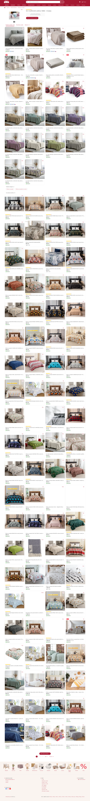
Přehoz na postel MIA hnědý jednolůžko (33, 242)
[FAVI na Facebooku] (6, 788)
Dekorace (13, 770)
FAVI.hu (60, 796)
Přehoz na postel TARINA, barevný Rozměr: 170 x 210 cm (15, 427)
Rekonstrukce (34, 770)
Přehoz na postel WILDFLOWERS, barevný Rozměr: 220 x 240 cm (38, 215)
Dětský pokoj (69, 771)
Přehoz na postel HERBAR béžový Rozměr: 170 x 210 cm (56, 215)
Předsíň (76, 770)
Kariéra (7, 782)
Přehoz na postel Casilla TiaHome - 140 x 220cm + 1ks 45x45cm (37, 718)
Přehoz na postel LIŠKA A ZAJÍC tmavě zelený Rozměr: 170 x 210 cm (17, 242)
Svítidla (27, 770)
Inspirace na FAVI (45, 783)
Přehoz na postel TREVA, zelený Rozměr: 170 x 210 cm (15, 559)
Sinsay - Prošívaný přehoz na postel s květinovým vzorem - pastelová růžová (40, 48)
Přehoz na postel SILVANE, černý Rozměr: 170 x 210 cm (15, 639)
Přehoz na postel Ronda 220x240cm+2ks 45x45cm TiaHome (37, 665)
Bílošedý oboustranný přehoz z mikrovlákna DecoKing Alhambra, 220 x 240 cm (60, 427)
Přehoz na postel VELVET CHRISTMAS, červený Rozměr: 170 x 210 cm (38, 427)
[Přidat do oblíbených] (23, 28)
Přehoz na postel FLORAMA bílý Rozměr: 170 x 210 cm (76, 374)
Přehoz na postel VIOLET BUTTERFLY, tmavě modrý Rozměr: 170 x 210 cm (39, 533)
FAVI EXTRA (44, 788)
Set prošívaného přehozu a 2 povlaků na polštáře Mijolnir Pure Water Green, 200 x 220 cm (62, 665)
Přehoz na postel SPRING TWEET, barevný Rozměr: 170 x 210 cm (58, 612)
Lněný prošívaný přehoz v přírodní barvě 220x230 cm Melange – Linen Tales (19, 48)
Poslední (50, 756)
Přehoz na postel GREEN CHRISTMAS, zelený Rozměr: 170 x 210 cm (58, 480)
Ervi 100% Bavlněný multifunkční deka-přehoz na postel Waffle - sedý (59, 127)
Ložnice (8, 7)
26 (63, 645)
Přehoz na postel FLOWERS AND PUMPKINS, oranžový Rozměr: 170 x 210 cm (19, 348)
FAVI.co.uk (73, 796)
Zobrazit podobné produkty (32, 18)
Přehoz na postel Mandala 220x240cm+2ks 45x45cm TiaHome (37, 401)
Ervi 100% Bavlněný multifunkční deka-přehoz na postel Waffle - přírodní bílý (40, 154)
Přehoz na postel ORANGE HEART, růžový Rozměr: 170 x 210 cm (17, 295)
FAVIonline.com (8, 796)
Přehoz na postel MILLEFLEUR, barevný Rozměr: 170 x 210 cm (16, 401)
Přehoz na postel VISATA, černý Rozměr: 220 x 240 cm (76, 295)
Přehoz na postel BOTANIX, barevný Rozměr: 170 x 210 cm (56, 348)
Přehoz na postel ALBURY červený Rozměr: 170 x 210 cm (76, 427)
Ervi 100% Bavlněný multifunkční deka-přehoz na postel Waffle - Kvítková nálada (41, 180)
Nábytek (6, 770)
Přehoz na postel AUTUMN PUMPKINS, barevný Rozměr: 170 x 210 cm (58, 295)
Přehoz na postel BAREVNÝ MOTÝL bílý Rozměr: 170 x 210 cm (77, 268)
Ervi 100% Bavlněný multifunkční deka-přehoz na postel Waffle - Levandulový (19, 154)
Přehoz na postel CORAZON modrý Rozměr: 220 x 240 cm (56, 374)
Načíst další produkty (44, 753)
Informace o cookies (45, 791)
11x (51, 214)
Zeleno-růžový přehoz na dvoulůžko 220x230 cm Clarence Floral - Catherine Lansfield (21, 665)
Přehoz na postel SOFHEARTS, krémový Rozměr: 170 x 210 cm (57, 533)
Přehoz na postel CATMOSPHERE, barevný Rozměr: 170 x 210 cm (37, 268)
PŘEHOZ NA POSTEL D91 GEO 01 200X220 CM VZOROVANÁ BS (77, 586)
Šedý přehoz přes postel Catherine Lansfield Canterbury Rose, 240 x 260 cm (40, 612)
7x (10, 267)
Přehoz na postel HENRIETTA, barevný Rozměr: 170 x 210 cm (37, 348)
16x (10, 214)
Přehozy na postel (21, 7)
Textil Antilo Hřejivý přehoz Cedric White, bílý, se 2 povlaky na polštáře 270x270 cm (41, 692)
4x (51, 373)
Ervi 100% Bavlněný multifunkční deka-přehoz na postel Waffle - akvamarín (40, 127)
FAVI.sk (50, 796)
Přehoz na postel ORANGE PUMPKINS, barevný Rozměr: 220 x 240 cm (18, 586)
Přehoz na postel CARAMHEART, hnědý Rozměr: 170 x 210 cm (77, 321)
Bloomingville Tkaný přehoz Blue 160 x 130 (33, 559)
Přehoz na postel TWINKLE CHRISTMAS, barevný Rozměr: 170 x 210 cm (39, 374)
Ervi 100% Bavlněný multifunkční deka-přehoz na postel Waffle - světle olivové (60, 154)
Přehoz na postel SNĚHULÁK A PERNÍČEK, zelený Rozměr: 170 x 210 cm (18, 268)
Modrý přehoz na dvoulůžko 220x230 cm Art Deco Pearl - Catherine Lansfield (19, 745)
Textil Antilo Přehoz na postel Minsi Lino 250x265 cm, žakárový (77, 639)
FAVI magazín (44, 785)
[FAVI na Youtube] (10, 788)
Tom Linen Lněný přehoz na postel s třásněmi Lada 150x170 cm (17, 101)
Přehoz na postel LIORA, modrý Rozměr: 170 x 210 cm (15, 374)
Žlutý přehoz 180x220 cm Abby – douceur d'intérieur (76, 692)
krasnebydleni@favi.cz (11, 779)
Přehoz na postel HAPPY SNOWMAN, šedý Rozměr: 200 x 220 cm (58, 692)
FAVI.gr (80, 796)
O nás (43, 779)
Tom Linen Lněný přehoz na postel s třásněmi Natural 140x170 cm (58, 48)
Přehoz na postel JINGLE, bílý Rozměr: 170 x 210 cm (35, 586)
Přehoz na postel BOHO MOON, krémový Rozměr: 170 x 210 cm (16, 321)
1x (31, 9)
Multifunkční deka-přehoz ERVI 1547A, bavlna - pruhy (76, 101)
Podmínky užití (44, 789)
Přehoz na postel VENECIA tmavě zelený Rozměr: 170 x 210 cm (77, 242)
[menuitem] (7, 5)
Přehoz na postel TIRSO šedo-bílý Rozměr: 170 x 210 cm (15, 215)
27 (43, 539)
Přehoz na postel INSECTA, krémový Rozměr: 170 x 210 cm (57, 559)
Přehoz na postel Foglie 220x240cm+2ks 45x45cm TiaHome (16, 612)
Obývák (55, 770)
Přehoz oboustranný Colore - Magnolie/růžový (54, 506)
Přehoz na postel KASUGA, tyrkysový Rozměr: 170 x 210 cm (16, 506)
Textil (20, 770)
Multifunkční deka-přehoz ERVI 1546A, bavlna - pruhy (56, 101)
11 (63, 134)
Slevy (83, 770)
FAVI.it (66, 796)
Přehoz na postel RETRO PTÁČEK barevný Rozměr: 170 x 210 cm (57, 242)
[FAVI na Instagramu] (8, 788)
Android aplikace (82, 779)
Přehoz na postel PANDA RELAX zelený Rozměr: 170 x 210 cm (16, 533)
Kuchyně (41, 770)
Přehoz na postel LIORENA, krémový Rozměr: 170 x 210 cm (77, 612)
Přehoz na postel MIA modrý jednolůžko (53, 268)
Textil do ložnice (14, 7)
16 (63, 486)
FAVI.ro (57, 796)
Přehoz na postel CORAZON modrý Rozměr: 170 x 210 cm (56, 718)
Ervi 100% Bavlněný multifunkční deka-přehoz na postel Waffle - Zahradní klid (19, 180)
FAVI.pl (54, 796)
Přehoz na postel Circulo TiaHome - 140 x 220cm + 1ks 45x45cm (37, 745)
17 (22, 9)
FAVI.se (69, 796)
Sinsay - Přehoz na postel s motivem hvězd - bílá (35, 101)
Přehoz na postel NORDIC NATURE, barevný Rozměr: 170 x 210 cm (17, 480)
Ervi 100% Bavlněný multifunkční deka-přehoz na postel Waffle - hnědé (18, 127)
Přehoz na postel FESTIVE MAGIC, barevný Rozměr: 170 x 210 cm (38, 295)
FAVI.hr (63, 796)
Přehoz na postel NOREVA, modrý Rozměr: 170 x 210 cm (36, 480)
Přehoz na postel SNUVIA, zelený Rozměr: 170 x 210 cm (76, 215)
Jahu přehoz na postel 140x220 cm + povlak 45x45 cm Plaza (16, 718)
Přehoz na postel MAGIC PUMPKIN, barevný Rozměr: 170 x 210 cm (58, 401)
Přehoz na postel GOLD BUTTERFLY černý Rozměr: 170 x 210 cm (58, 321)
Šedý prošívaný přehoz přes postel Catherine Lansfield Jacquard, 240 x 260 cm (60, 639)
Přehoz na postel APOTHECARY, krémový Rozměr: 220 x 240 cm (78, 665)
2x (71, 267)
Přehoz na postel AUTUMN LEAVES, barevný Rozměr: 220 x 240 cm (38, 639)
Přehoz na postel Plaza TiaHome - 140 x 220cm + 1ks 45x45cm (77, 745)
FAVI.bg (77, 796)
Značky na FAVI (44, 782)
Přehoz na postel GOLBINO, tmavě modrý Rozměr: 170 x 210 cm (78, 401)
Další (46, 756)
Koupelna (48, 770)
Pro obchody (44, 786)
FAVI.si (83, 796)
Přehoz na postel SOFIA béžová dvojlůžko (53, 586)
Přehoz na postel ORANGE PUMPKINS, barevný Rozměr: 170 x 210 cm (38, 321)
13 (63, 81)
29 (83, 433)
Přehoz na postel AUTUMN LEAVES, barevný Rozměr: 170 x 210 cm (38, 506)
